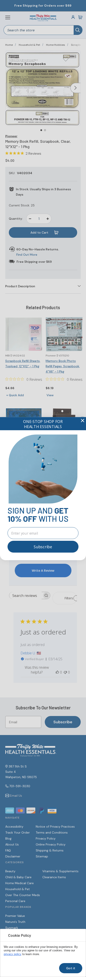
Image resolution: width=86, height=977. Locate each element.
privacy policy (12, 954)
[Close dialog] (82, 420)
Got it (70, 968)
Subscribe (43, 546)
